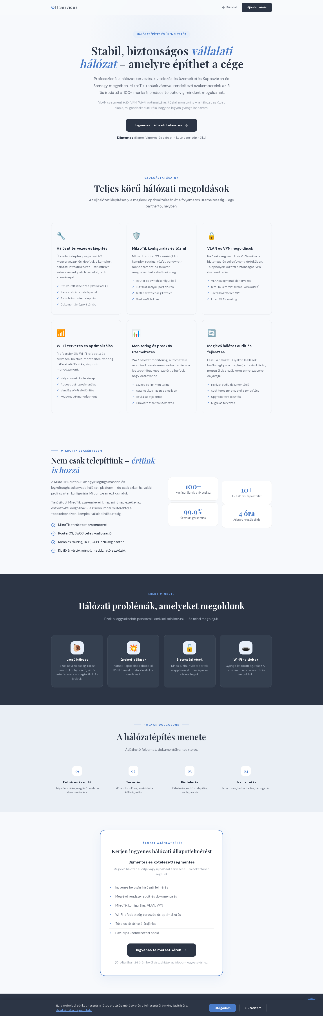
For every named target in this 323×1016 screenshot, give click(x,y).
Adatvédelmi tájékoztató (74, 1010)
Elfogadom (222, 1008)
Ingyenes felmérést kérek (158, 950)
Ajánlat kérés (257, 7)
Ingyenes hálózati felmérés (158, 125)
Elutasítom (253, 1008)
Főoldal (232, 7)
